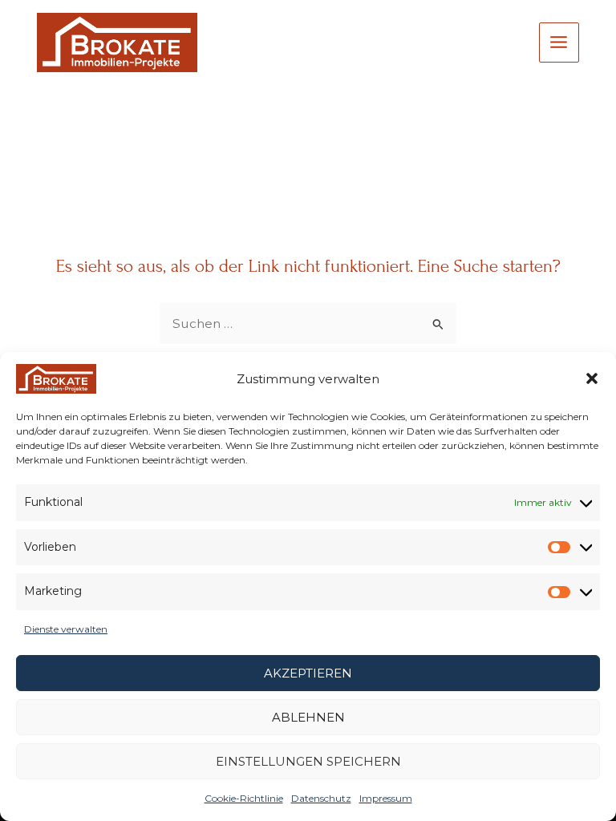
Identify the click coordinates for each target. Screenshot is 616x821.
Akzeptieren (308, 673)
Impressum (385, 798)
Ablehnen (308, 717)
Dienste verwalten (65, 629)
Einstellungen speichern (308, 761)
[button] (592, 378)
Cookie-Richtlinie (244, 798)
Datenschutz (321, 798)
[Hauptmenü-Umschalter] (559, 42)
